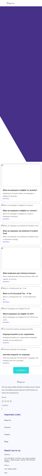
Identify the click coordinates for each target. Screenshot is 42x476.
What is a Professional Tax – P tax (17, 293)
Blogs (6, 441)
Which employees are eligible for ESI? (18, 314)
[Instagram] (8, 401)
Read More (6, 198)
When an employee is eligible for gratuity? (20, 190)
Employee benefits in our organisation (18, 334)
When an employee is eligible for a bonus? (20, 211)
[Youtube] (5, 401)
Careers (7, 434)
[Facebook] (3, 401)
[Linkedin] (11, 401)
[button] (39, 3)
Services (7, 427)
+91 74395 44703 (10, 469)
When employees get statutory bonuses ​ (19, 273)
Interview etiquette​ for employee (16, 355)
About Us (7, 420)
